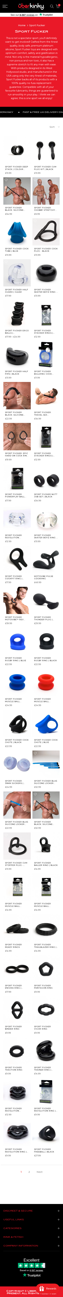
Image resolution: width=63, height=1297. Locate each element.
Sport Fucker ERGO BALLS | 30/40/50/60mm (17, 331)
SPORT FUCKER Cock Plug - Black (46, 249)
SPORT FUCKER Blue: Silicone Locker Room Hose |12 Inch (46, 782)
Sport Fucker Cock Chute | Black (17, 741)
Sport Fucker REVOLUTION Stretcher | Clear (16, 536)
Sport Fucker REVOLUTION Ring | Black (16, 1150)
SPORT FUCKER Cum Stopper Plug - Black (16, 864)
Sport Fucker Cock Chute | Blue (46, 741)
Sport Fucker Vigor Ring (42, 1027)
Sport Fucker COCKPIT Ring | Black (13, 577)
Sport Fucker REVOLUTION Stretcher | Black (16, 1109)
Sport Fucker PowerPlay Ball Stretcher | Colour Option (15, 495)
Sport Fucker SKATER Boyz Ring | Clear (45, 536)
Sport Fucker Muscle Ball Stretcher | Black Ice (45, 904)
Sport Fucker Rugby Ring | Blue (15, 659)
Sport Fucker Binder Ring (13, 1027)
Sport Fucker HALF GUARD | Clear (16, 290)
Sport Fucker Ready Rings (13, 945)
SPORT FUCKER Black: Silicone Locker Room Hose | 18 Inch (16, 209)
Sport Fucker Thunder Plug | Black (43, 618)
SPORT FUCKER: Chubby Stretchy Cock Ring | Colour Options (46, 209)
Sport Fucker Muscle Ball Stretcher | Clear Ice (16, 904)
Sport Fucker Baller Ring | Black (46, 864)
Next (40, 1171)
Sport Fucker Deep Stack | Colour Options (16, 168)
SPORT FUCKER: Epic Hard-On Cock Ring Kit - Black (17, 454)
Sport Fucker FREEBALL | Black (44, 1150)
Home (22, 25)
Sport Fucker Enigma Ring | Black (13, 986)
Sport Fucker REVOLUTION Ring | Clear (45, 1109)
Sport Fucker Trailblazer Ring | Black (45, 945)
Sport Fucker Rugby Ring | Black (45, 659)
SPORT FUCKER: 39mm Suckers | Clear (14, 782)
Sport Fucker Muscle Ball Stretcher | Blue (15, 700)
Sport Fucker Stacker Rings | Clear (43, 331)
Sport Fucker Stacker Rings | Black (43, 454)
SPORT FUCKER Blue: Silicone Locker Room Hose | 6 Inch (17, 823)
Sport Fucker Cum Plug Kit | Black (45, 168)
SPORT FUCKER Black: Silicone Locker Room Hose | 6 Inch (16, 413)
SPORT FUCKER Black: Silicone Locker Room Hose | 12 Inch (45, 823)
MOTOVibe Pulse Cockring (43, 577)
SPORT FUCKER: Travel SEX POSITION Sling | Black (43, 413)
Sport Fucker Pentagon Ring (43, 986)
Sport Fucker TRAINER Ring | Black (42, 1068)
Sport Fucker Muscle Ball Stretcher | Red (43, 700)
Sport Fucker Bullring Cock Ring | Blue (43, 372)
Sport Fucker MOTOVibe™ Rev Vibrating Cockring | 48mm (15, 618)
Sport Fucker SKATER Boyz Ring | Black (45, 290)
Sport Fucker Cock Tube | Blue (17, 249)
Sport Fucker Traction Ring (14, 1068)
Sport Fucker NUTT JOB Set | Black (45, 495)
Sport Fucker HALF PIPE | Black (16, 372)
